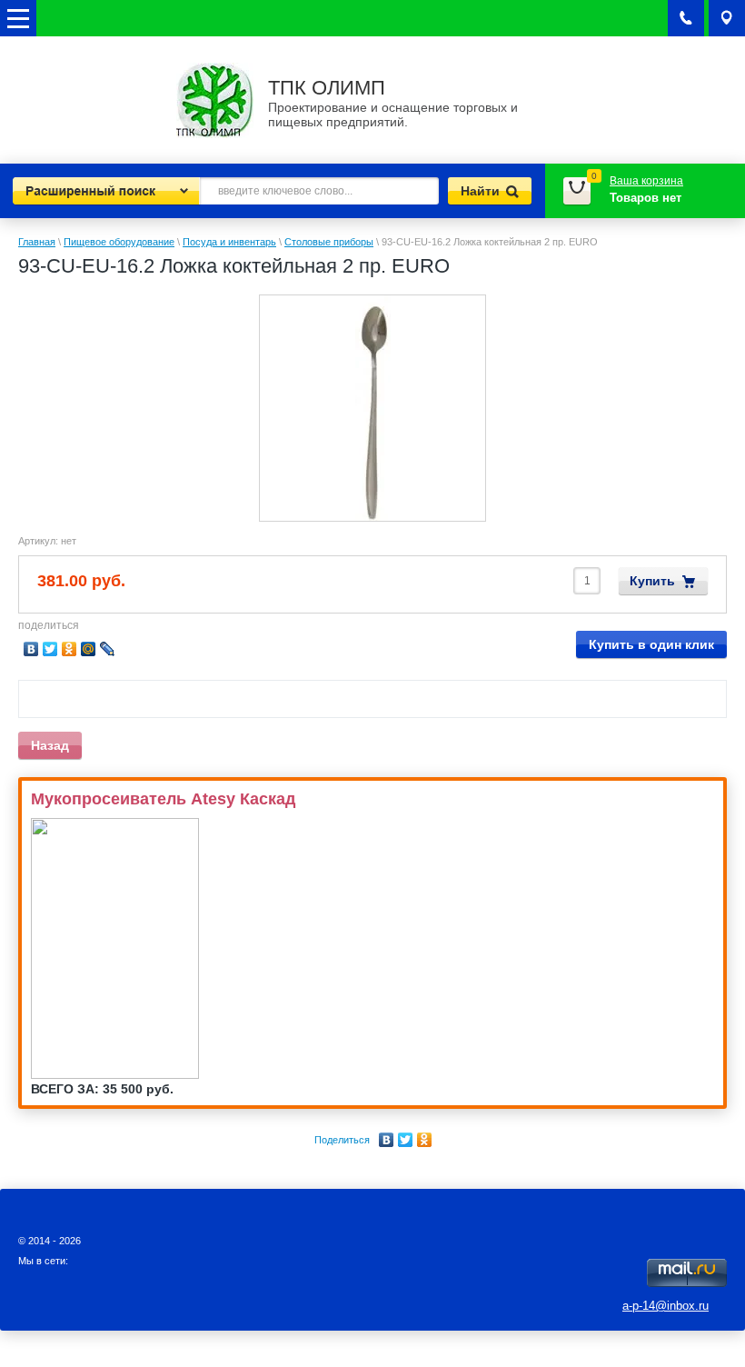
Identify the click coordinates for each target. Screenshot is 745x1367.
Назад (50, 745)
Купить (652, 581)
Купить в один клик (651, 644)
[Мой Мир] (88, 649)
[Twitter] (405, 1140)
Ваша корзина (646, 181)
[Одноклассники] (424, 1140)
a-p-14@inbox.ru (665, 1305)
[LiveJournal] (107, 649)
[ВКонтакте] (386, 1140)
